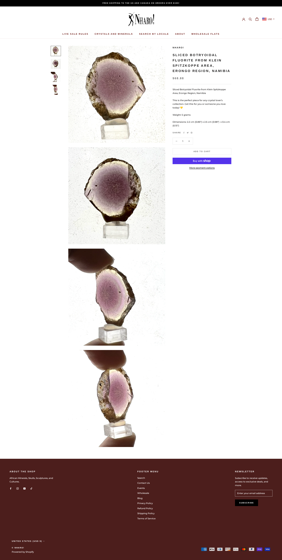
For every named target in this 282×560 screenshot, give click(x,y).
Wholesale (143, 493)
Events (141, 488)
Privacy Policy (145, 503)
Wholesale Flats (205, 34)
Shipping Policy (146, 513)
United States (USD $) (27, 541)
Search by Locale (154, 34)
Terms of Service (146, 518)
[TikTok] (31, 488)
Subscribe (246, 503)
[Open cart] (257, 19)
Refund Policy (145, 508)
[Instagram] (17, 488)
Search (141, 478)
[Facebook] (184, 133)
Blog (139, 498)
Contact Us (143, 483)
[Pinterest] (191, 133)
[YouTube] (24, 488)
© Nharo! (18, 548)
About (180, 34)
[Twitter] (188, 133)
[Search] (250, 19)
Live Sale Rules (75, 34)
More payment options (202, 167)
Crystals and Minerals (114, 34)
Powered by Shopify (23, 551)
